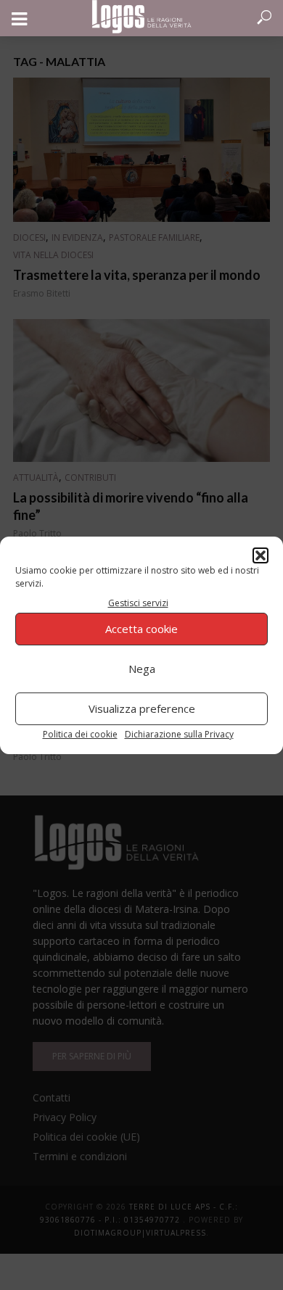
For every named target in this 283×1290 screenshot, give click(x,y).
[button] (260, 555)
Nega (141, 668)
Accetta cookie (141, 628)
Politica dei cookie (80, 734)
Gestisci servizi (138, 603)
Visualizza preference (142, 708)
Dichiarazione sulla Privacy (179, 734)
